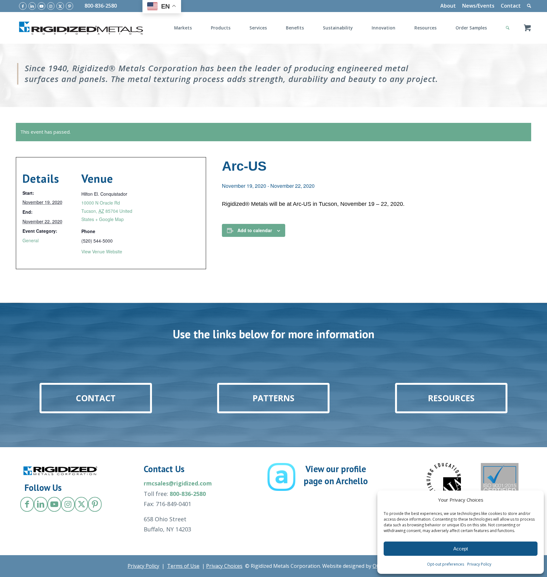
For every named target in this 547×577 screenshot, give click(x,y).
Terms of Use (183, 565)
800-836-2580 (101, 5)
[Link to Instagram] (50, 6)
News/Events (478, 5)
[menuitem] (448, 6)
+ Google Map (109, 219)
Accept (460, 548)
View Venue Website (101, 251)
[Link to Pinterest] (69, 6)
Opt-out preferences (445, 564)
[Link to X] (60, 6)
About (448, 5)
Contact (511, 5)
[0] (527, 28)
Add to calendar (254, 230)
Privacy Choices (224, 565)
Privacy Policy (479, 564)
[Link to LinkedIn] (32, 6)
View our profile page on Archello (336, 475)
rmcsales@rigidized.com (178, 483)
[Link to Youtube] (41, 6)
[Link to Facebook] (22, 6)
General (30, 240)
